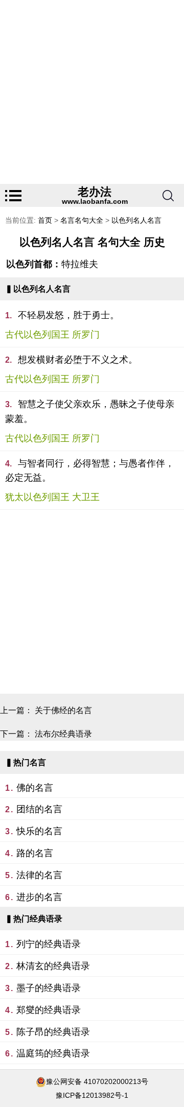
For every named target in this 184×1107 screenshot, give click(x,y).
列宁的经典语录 (48, 944)
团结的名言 (39, 809)
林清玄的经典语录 (53, 966)
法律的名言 (39, 875)
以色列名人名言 (136, 220)
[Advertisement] (92, 92)
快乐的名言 (39, 831)
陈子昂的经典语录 (53, 1032)
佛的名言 (34, 788)
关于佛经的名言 (63, 710)
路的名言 (34, 853)
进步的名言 (39, 897)
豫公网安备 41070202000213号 (97, 1081)
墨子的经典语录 (48, 988)
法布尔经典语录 (63, 733)
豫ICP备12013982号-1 (92, 1095)
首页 (45, 220)
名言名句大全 (81, 220)
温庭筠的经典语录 (53, 1053)
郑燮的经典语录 (48, 1010)
